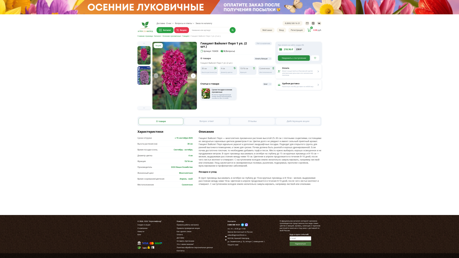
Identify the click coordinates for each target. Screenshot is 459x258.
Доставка (161, 23)
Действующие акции (298, 121)
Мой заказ (267, 30)
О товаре (161, 121)
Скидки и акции (143, 225)
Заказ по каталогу (204, 23)
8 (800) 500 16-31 (292, 23)
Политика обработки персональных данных (195, 247)
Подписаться (300, 244)
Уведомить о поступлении (294, 58)
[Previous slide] (144, 43)
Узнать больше (261, 58)
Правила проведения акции (188, 228)
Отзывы (252, 121)
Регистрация (297, 30)
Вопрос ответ (206, 121)
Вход (281, 30)
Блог (266, 84)
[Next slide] (144, 108)
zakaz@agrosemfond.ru (237, 235)
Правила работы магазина (188, 225)
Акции (183, 30)
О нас (168, 23)
